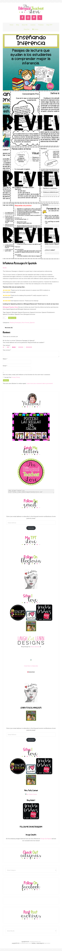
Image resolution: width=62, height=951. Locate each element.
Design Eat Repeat (45, 838)
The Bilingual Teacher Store (31, 9)
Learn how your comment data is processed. (40, 383)
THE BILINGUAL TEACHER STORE (25, 943)
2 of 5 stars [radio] (8, 347)
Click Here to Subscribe (31, 666)
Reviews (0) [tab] (9, 327)
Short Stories (25, 322)
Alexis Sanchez (35, 646)
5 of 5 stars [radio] (29, 347)
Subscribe (31, 528)
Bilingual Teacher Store (10, 307)
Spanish (32, 322)
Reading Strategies (15, 322)
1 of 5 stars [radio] (4, 347)
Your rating (6, 345)
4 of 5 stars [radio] (21, 347)
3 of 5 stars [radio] (14, 347)
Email (5, 365)
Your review (7, 350)
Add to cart (12, 318)
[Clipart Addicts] (31, 620)
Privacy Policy (15, 377)
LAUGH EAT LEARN (47, 943)
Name (5, 359)
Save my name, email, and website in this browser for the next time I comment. (26, 374)
